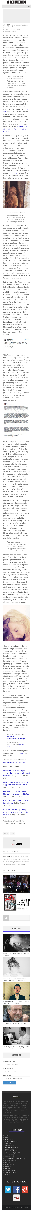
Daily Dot (20, 753)
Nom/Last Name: (8, 1068)
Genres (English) (10, 1151)
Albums (7, 1139)
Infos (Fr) (7, 1155)
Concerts (7, 1145)
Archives (7, 1143)
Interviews (8, 1157)
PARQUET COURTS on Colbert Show (17, 888)
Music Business (9, 1161)
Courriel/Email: (7, 1075)
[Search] (29, 6)
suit (15, 173)
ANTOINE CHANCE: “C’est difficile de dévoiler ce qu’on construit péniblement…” (16, 1002)
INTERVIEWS (16, 928)
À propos (7, 1135)
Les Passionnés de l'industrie (13, 1159)
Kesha (6, 833)
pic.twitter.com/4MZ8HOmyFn (16, 739)
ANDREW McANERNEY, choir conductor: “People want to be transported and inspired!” (16, 1047)
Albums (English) (10, 1141)
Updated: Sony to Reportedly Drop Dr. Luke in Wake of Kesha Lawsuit (15, 812)
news (12, 833)
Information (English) (10, 31)
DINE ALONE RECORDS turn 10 (16, 908)
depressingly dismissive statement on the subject (15, 128)
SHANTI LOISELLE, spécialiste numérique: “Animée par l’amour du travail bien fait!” (14, 979)
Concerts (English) (10, 1147)
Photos (7, 1166)
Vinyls (6, 1174)
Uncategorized (9, 1172)
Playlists (7, 1168)
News (6, 1162)
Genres (7, 1149)
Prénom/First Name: (9, 1061)
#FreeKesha (10, 736)
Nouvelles (8, 1164)
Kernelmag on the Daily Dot (14, 762)
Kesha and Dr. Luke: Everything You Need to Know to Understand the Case (16, 773)
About (7, 1137)
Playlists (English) (10, 1170)
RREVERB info (8, 29)
